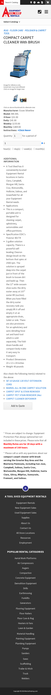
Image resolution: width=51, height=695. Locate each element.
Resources (25, 537)
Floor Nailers (25, 613)
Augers (25, 568)
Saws (25, 658)
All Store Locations (25, 532)
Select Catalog (11, 21)
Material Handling (25, 633)
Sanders (25, 653)
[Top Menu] (25, 488)
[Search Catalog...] (2, 2)
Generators (25, 602)
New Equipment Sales (25, 507)
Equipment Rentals (25, 502)
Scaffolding (25, 663)
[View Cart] (48, 2)
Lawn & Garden (25, 628)
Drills (25, 588)
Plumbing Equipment (25, 643)
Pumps (25, 648)
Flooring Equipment (25, 608)
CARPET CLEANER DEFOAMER (21, 398)
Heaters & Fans (25, 623)
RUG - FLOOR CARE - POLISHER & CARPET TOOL (25, 32)
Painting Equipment (25, 638)
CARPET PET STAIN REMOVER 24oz (23, 395)
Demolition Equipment (26, 583)
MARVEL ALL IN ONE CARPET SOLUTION (26, 387)
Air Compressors (26, 563)
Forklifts (26, 598)
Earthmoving (25, 593)
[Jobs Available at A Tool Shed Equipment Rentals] (38, 2)
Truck (25, 673)
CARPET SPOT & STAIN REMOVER (23, 391)
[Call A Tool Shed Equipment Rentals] (39, 11)
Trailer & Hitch (25, 668)
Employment (25, 542)
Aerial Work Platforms (25, 558)
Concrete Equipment (25, 577)
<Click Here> (24, 130)
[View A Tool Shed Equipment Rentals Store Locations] (31, 2)
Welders (25, 678)
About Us (25, 523)
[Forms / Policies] (42, 2)
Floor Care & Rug (25, 618)
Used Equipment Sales (25, 512)
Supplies (26, 517)
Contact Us (25, 528)
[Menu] (46, 12)
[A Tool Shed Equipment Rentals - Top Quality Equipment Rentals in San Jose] (11, 16)
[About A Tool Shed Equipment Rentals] (34, 2)
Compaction (26, 572)
